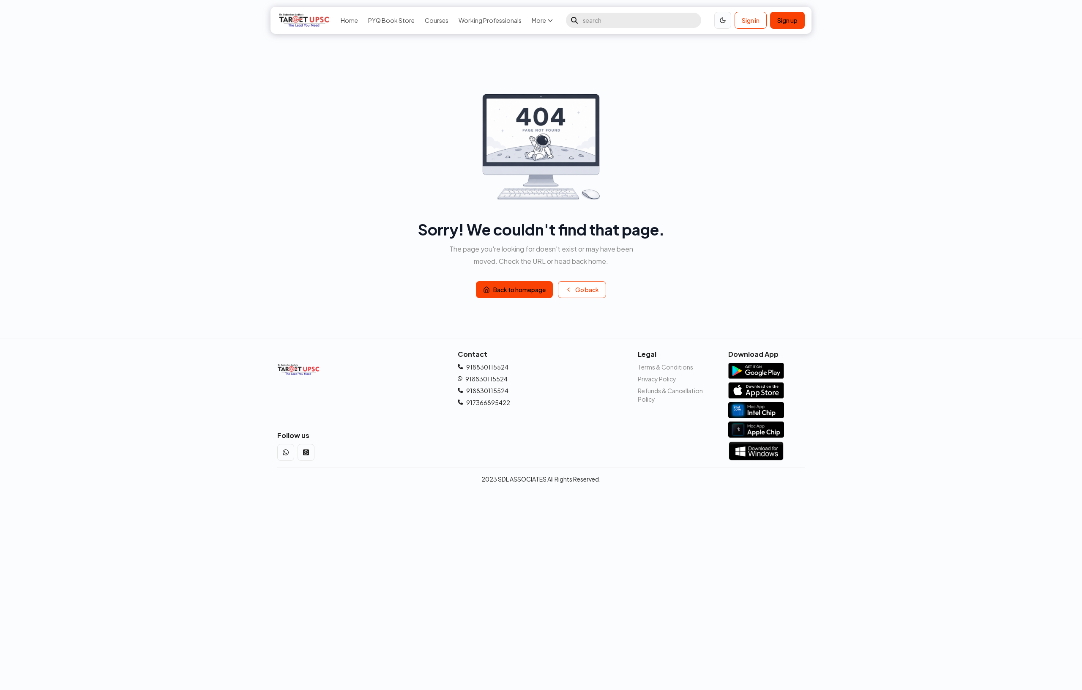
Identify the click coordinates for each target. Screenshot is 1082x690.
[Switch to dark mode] (722, 20)
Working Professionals (490, 20)
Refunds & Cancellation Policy (670, 395)
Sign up (787, 20)
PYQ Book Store (391, 20)
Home (349, 20)
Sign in (751, 20)
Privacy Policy (657, 379)
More (539, 20)
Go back (587, 289)
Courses (436, 20)
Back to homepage (519, 289)
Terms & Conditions (665, 367)
